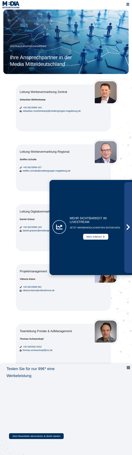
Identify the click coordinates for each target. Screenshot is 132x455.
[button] (128, 368)
